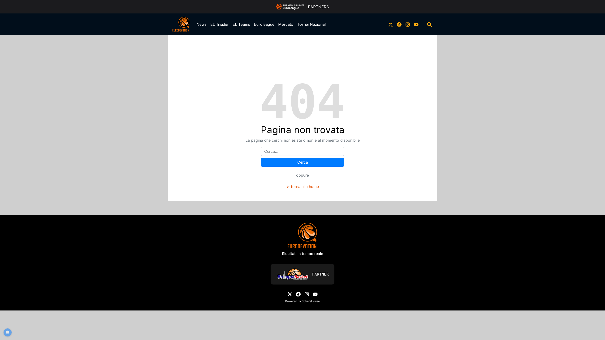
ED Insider (219, 24)
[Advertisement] (302, 45)
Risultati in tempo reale (302, 253)
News (201, 24)
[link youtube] (416, 24)
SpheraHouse (311, 301)
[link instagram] (407, 24)
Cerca (302, 162)
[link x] (390, 24)
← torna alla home (302, 186)
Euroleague (264, 24)
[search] (429, 24)
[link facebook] (399, 24)
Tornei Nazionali (311, 24)
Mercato (285, 24)
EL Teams (241, 24)
